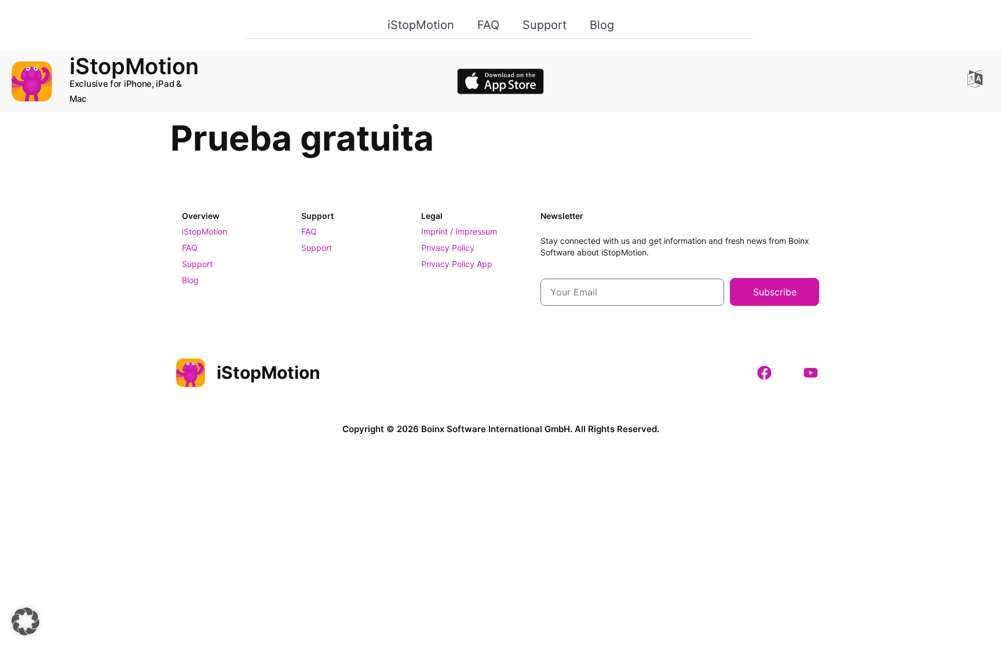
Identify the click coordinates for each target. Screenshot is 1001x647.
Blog (602, 25)
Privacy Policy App (456, 264)
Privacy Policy (447, 248)
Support (545, 25)
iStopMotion (421, 25)
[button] (25, 621)
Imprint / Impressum (459, 231)
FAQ (488, 25)
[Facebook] (764, 372)
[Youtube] (810, 372)
